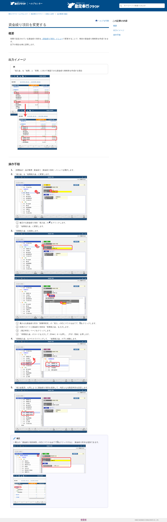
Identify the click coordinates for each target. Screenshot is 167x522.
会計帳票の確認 (62, 14)
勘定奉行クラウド (37, 14)
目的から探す (49, 14)
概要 (115, 26)
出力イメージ (118, 30)
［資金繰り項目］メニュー (52, 39)
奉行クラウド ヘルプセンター (18, 14)
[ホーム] (18, 3)
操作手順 (117, 35)
